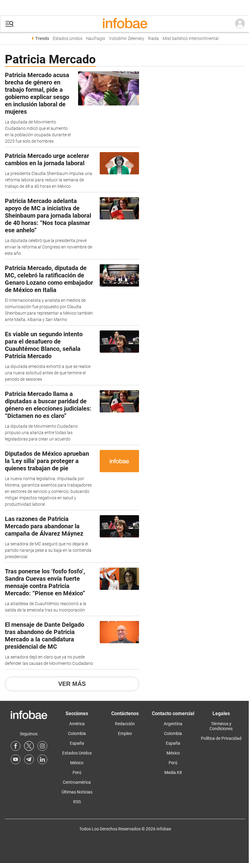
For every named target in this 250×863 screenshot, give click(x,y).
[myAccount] (240, 24)
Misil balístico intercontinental (190, 38)
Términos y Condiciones (221, 726)
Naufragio (95, 38)
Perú (77, 772)
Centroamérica (77, 782)
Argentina (173, 723)
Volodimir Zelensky (126, 38)
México (77, 762)
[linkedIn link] (42, 759)
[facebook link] (15, 746)
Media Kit (173, 772)
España (77, 743)
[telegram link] (29, 759)
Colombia (77, 733)
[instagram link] (42, 746)
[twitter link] (29, 746)
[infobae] (125, 24)
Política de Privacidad (221, 738)
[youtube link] (15, 759)
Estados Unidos (67, 38)
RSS (77, 801)
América (77, 723)
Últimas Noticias (77, 792)
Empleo (125, 733)
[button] (9, 24)
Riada (153, 38)
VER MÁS (72, 683)
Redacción (125, 723)
